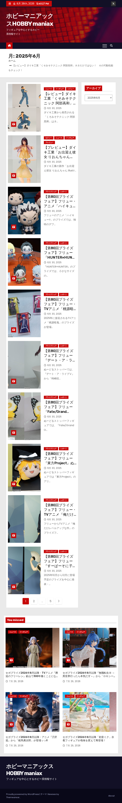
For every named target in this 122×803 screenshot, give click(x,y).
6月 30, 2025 (54, 108)
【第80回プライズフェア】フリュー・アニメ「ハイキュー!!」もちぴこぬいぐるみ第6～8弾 (60, 206)
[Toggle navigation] (104, 45)
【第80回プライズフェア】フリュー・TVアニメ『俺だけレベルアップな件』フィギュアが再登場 (60, 514)
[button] (112, 45)
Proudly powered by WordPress (23, 794)
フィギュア (60, 89)
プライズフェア (51, 191)
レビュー (71, 89)
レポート (64, 191)
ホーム (12, 60)
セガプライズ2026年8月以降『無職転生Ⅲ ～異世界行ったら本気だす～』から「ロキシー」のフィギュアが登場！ (89, 676)
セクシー (48, 138)
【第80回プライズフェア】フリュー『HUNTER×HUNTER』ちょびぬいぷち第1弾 (59, 257)
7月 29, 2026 (16, 681)
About (111, 795)
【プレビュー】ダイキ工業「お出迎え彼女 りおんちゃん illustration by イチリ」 (60, 156)
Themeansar (13, 797)
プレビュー (49, 142)
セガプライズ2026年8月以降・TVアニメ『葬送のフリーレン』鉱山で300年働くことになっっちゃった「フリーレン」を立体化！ (32, 676)
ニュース (48, 89)
